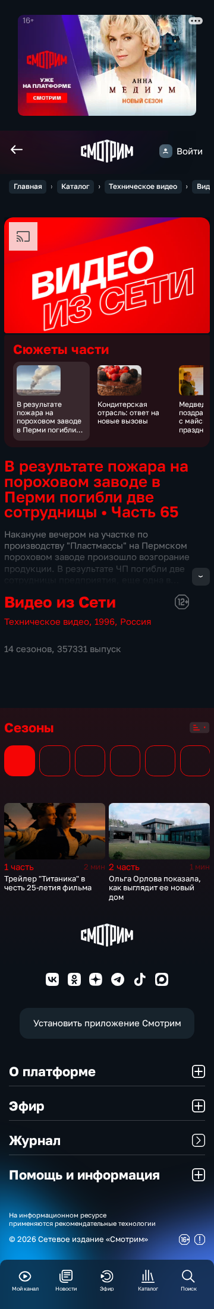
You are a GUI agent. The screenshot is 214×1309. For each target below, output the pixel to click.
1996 (105, 621)
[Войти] (165, 150)
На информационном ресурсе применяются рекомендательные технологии (82, 1218)
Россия (136, 621)
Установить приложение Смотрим (107, 1023)
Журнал (35, 1140)
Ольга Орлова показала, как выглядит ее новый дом (155, 888)
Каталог (75, 186)
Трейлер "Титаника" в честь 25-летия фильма (48, 883)
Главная (28, 186)
